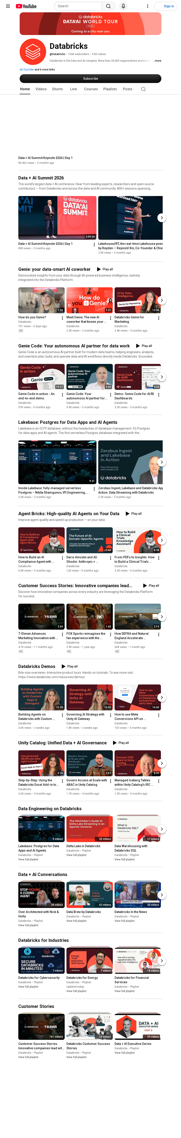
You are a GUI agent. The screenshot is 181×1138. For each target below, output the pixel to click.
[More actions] (94, 244)
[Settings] (147, 6)
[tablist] (90, 89)
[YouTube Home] (26, 6)
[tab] (25, 89)
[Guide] (8, 6)
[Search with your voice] (123, 6)
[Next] (161, 217)
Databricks (24, 322)
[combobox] (79, 6)
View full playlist (28, 859)
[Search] (108, 6)
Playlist (38, 855)
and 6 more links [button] (45, 69)
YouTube (28, 69)
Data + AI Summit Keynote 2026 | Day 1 (45, 158)
